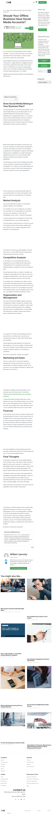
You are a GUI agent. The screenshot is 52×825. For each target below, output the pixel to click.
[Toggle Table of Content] (15, 99)
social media (27, 67)
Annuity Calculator (32, 777)
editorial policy (18, 534)
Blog (4, 10)
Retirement (4, 783)
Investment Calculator (33, 779)
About (2, 760)
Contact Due (4, 762)
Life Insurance (30, 766)
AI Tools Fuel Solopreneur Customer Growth (12, 742)
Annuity (29, 760)
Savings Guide (4, 779)
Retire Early (4, 781)
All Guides (3, 785)
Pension (29, 764)
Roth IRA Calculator (32, 781)
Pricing (2, 766)
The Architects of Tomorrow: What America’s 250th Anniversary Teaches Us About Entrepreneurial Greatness (39, 746)
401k (2, 777)
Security (3, 771)
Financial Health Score (33, 783)
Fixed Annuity (30, 762)
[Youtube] (21, 799)
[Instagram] (24, 799)
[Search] (49, 71)
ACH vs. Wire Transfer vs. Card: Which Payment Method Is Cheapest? (11, 654)
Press (2, 768)
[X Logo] (18, 799)
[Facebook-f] (16, 799)
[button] (34, 2)
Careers (3, 764)
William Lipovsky (18, 554)
